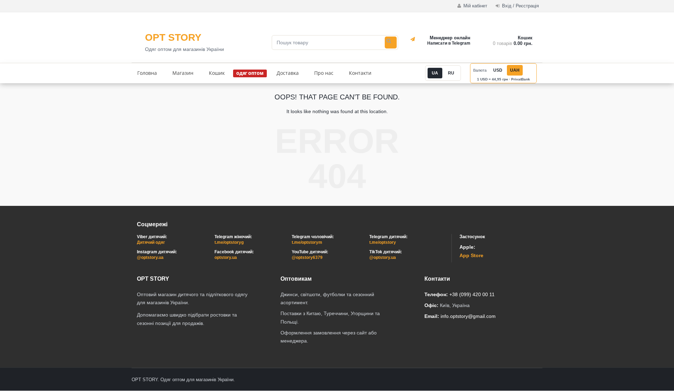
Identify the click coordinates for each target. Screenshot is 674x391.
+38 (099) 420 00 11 (472, 294)
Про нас (323, 73)
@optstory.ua (150, 257)
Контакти (360, 73)
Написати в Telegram (448, 43)
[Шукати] (391, 42)
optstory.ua (225, 257)
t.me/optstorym (307, 242)
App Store (471, 255)
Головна (147, 73)
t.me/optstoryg (229, 242)
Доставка (288, 73)
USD (497, 70)
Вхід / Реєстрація (520, 5)
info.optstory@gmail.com (468, 316)
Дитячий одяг (151, 242)
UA (435, 73)
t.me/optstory (382, 242)
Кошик (217, 73)
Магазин (182, 73)
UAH (515, 70)
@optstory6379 (307, 257)
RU (451, 73)
